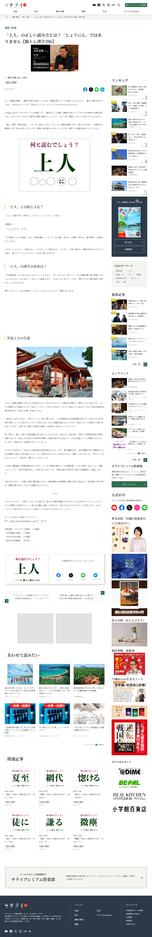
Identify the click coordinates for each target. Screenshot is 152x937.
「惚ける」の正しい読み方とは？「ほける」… (87, 796)
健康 (83, 11)
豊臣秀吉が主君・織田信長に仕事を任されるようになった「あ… (137, 184)
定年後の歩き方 (121, 278)
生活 (105, 11)
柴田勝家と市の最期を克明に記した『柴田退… (137, 314)
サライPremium (104, 915)
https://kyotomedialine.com (22, 521)
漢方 (124, 282)
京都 (117, 282)
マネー (130, 274)
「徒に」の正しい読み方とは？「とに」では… (20, 840)
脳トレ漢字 (26, 17)
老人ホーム (135, 278)
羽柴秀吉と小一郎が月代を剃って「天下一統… (137, 302)
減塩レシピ (120, 274)
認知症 (139, 274)
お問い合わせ (130, 924)
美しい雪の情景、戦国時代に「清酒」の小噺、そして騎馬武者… (137, 106)
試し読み (128, 242)
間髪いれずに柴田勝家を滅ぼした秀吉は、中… (137, 327)
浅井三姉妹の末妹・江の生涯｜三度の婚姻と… (137, 352)
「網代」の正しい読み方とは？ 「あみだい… (54, 796)
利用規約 (129, 920)
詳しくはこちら (129, 484)
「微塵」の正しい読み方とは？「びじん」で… (88, 840)
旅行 (36, 11)
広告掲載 (129, 917)
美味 (15, 11)
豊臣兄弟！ (120, 271)
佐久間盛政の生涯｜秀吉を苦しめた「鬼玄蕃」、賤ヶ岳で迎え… (137, 89)
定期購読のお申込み (133, 914)
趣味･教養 (60, 11)
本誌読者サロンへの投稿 (134, 910)
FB (42, 521)
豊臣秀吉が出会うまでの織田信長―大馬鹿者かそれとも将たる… (137, 153)
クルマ (130, 271)
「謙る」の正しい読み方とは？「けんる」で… (54, 840)
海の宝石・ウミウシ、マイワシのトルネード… (137, 339)
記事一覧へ (137, 364)
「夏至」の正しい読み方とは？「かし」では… (20, 796)
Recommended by (89, 744)
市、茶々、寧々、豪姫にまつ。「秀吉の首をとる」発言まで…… (137, 137)
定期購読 (128, 249)
